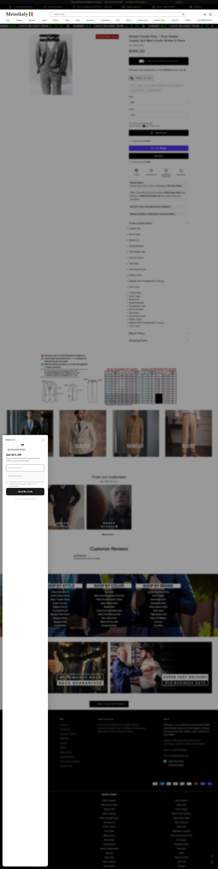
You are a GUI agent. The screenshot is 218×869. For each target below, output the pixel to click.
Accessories (105, 20)
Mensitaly (32, 20)
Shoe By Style (143, 20)
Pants (67, 20)
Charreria (175, 20)
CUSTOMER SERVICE (204, 20)
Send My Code (25, 491)
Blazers (56, 20)
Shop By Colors (159, 20)
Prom (118, 20)
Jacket (44, 20)
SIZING (187, 20)
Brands (128, 20)
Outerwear (90, 20)
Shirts (78, 20)
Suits (8, 20)
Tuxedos (19, 20)
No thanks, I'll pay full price (25, 499)
